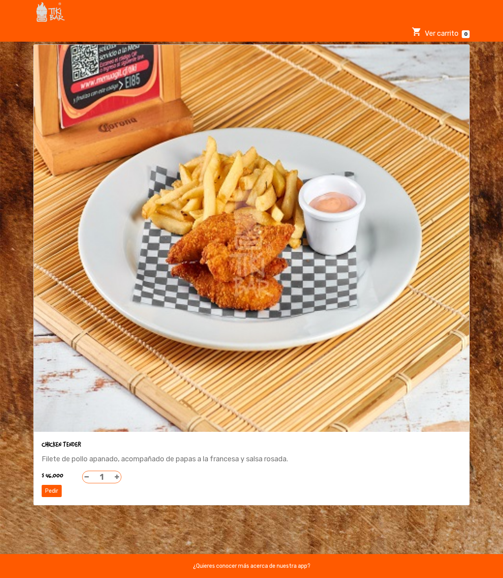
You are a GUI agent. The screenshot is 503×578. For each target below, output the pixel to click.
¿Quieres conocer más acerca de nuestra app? (251, 566)
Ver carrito (445, 33)
